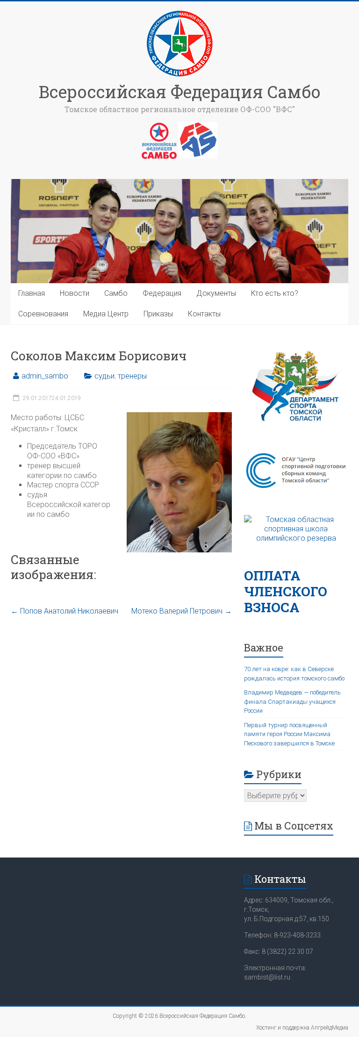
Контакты (204, 313)
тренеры (132, 376)
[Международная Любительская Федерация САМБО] (197, 126)
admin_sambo (45, 376)
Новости (74, 293)
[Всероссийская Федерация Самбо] (179, 12)
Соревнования (43, 313)
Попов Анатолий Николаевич (64, 611)
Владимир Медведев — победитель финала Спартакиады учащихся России (292, 701)
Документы (216, 293)
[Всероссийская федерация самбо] (159, 126)
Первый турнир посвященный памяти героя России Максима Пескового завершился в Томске (289, 734)
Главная (31, 293)
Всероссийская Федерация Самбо (180, 91)
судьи (104, 376)
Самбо (116, 293)
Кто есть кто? (274, 293)
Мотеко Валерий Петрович (181, 611)
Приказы (158, 313)
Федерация (162, 293)
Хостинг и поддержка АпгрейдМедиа (302, 1027)
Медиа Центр (106, 313)
